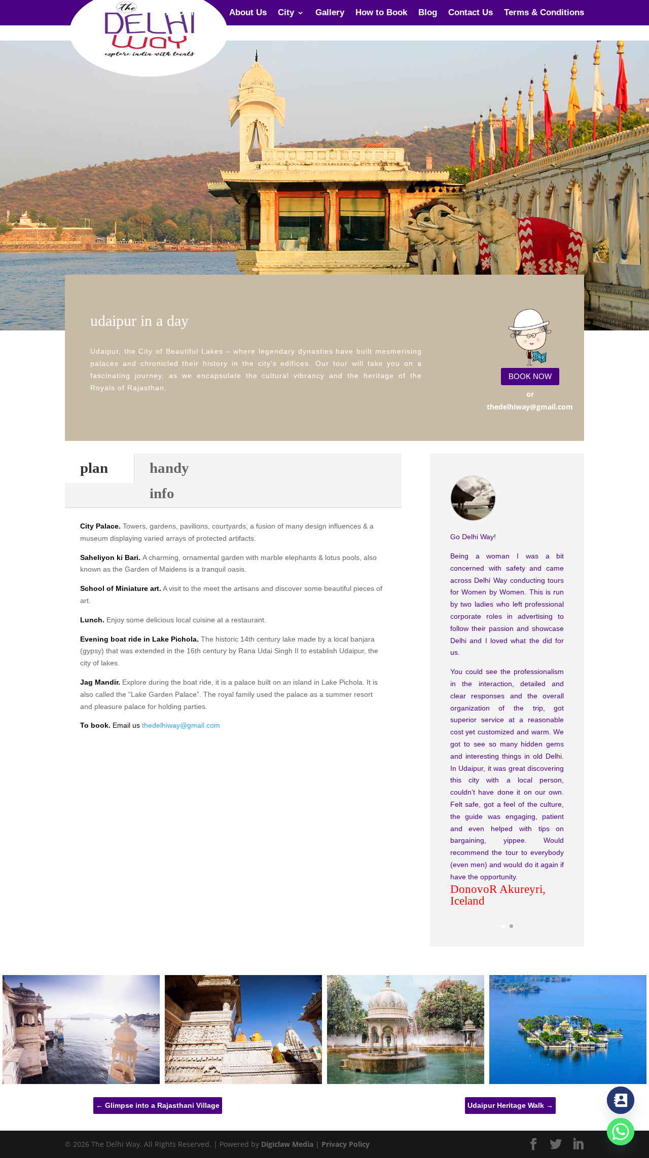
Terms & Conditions (544, 13)
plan (94, 468)
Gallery (329, 13)
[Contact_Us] (620, 1100)
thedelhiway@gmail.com (181, 725)
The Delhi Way (189, 13)
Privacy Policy (345, 1144)
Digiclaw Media (287, 1144)
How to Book (381, 13)
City (286, 13)
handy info (169, 480)
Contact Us (470, 13)
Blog (427, 13)
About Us (248, 13)
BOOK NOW (530, 376)
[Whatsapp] (620, 1131)
